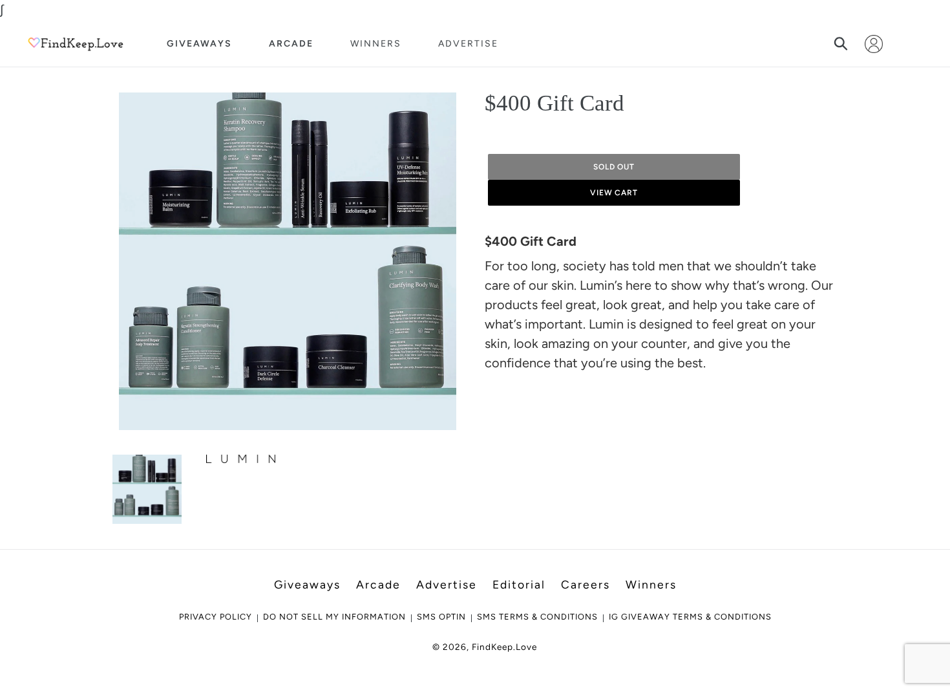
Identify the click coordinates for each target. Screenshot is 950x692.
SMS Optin (441, 617)
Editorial (518, 584)
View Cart (614, 192)
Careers (585, 584)
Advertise (468, 43)
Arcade (291, 43)
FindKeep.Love (504, 647)
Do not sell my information (334, 617)
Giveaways (199, 43)
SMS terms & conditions (537, 617)
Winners (375, 43)
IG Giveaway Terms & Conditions (690, 617)
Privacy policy (215, 617)
